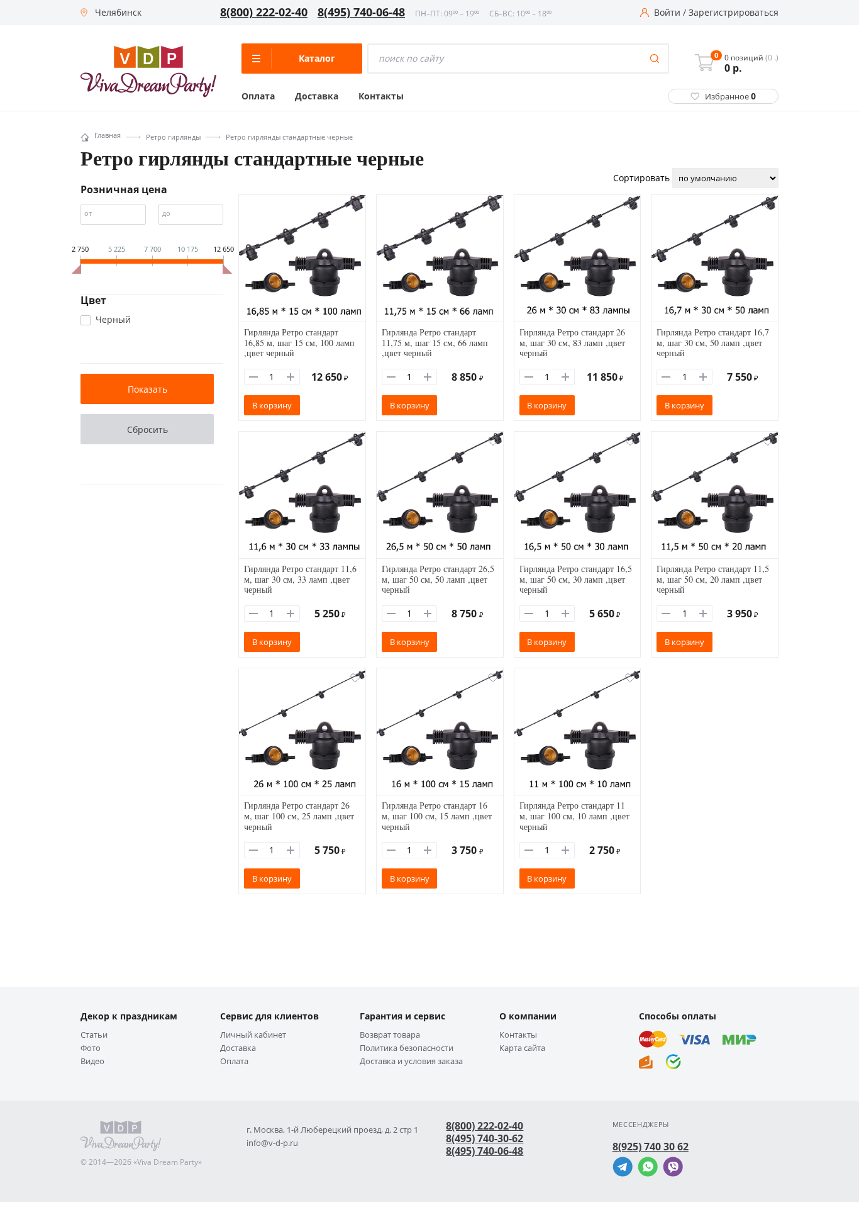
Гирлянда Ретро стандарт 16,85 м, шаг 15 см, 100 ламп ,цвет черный (299, 342)
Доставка (316, 96)
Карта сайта (522, 1048)
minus (253, 376)
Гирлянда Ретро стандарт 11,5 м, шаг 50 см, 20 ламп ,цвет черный (713, 579)
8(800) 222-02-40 (264, 12)
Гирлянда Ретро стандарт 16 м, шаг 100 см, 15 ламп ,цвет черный (437, 816)
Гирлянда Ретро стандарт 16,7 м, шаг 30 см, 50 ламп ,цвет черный (713, 342)
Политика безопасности (406, 1048)
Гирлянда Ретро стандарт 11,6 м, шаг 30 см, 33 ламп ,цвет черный (300, 579)
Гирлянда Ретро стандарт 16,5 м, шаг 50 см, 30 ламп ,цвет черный (575, 579)
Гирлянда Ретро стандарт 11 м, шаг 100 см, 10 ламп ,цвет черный (574, 816)
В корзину (272, 405)
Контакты (381, 96)
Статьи (94, 1035)
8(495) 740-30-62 (484, 1138)
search (654, 58)
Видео (92, 1061)
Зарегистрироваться (734, 12)
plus (290, 376)
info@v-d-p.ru (272, 1143)
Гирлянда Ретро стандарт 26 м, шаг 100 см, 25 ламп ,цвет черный (299, 816)
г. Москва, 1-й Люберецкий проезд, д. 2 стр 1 (332, 1130)
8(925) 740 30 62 (650, 1147)
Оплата (258, 96)
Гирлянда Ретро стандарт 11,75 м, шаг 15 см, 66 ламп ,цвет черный (435, 342)
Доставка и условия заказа (411, 1061)
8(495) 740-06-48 (361, 12)
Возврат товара (390, 1035)
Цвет (93, 300)
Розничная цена (123, 189)
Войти (667, 12)
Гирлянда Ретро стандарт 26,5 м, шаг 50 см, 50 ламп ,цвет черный (438, 579)
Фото (90, 1048)
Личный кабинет (253, 1035)
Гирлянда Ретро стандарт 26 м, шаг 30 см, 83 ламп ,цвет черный (572, 342)
